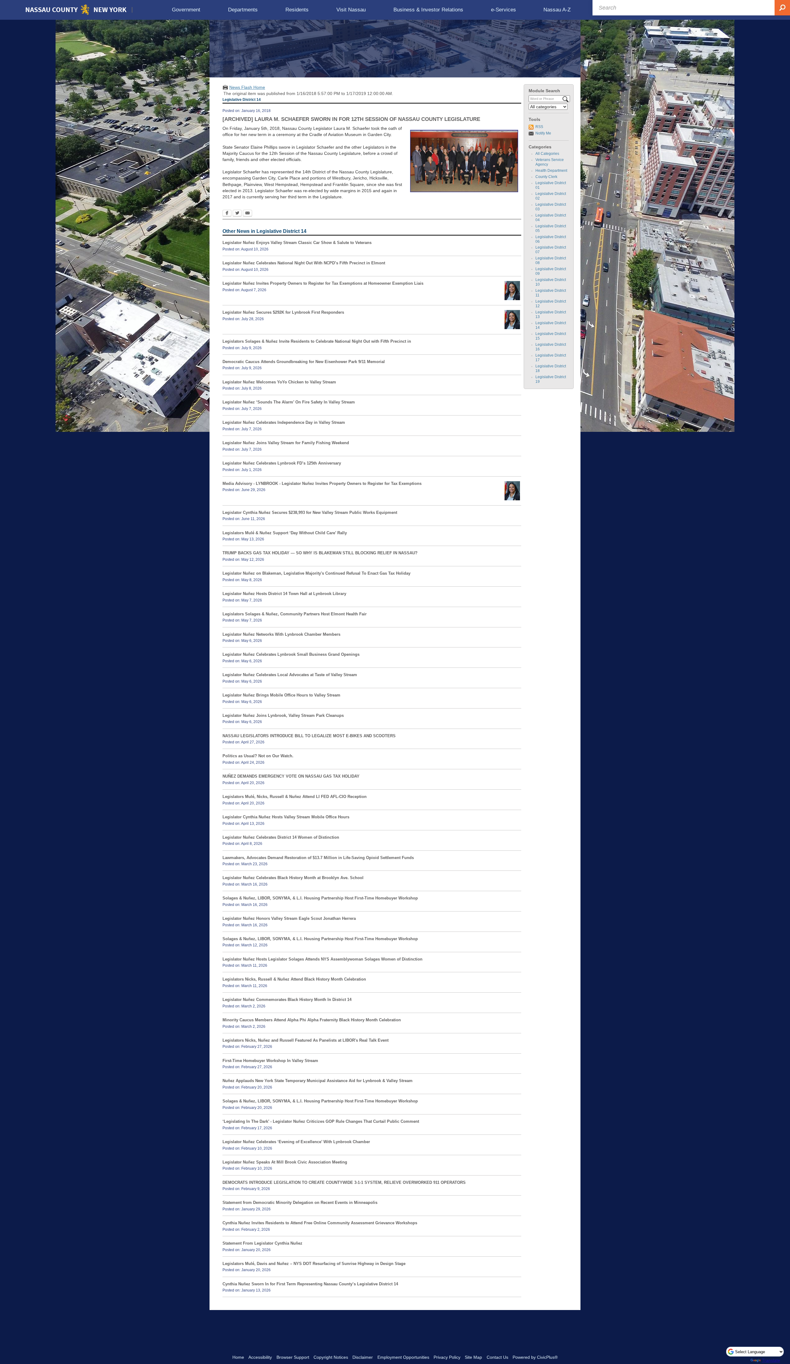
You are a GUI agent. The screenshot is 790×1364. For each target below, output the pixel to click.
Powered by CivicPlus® (535, 1357)
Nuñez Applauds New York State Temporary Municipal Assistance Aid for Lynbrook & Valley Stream (317, 1080)
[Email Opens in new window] (247, 214)
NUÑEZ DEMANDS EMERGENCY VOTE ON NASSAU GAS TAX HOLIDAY (291, 776)
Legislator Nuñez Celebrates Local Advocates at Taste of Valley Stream (289, 674)
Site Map (473, 1357)
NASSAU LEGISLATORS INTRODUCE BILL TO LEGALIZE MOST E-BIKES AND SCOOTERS (309, 736)
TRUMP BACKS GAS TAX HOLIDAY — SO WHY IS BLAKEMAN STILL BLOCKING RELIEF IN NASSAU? (320, 553)
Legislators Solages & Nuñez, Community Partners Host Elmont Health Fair (294, 614)
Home (238, 1357)
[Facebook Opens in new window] (226, 214)
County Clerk (546, 177)
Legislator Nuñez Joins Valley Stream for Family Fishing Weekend (285, 442)
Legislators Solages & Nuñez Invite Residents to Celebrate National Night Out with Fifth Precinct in (316, 341)
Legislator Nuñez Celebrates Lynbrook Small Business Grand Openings (291, 654)
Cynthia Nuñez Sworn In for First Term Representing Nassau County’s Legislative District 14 (310, 1284)
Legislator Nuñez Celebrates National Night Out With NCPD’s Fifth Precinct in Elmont (303, 263)
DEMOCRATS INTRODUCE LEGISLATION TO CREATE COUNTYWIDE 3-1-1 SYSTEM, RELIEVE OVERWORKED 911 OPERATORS (344, 1182)
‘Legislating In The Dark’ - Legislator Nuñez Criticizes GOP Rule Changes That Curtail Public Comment (320, 1121)
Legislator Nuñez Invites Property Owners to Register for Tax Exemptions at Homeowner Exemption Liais (322, 283)
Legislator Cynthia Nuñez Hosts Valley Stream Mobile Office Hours (285, 817)
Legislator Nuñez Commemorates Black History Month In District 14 (286, 999)
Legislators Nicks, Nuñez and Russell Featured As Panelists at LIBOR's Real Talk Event (305, 1040)
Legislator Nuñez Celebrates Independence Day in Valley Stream (283, 422)
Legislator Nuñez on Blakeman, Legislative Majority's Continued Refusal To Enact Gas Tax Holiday (316, 573)
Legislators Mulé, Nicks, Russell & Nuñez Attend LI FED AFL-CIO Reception (294, 796)
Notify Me (543, 133)
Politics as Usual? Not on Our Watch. (257, 756)
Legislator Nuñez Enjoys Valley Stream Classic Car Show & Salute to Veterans (297, 242)
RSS (539, 127)
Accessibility (260, 1357)
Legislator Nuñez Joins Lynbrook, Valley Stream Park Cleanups (283, 715)
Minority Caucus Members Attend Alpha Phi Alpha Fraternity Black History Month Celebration (311, 1020)
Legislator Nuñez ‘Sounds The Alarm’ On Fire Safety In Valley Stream (288, 402)
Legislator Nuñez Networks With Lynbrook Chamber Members (281, 634)
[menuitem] (186, 9)
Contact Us (497, 1357)
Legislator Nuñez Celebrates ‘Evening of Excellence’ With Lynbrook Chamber (296, 1141)
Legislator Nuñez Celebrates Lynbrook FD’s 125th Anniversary (281, 463)
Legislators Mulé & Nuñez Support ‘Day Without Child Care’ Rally (284, 533)
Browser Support (292, 1357)
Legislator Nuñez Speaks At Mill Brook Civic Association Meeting (284, 1162)
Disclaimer (362, 1357)
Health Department (551, 170)
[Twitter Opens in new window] (237, 214)
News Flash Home (247, 87)
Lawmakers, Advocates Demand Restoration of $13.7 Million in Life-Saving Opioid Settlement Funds (318, 857)
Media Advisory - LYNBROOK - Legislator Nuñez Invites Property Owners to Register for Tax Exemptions (322, 483)
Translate (771, 1360)
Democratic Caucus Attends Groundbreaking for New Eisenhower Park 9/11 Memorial (303, 361)
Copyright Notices (331, 1357)
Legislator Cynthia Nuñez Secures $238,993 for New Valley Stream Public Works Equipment (309, 512)
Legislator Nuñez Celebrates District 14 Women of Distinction (280, 837)
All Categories (547, 153)
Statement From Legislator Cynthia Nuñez (262, 1243)
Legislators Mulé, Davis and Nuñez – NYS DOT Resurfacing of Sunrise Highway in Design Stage (313, 1263)
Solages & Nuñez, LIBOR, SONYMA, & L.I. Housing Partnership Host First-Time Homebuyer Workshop (320, 898)
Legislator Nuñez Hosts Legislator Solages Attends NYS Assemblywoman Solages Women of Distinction (322, 959)
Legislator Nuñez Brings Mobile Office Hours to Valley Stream (281, 695)
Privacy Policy (447, 1357)
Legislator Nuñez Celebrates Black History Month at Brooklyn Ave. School (293, 877)
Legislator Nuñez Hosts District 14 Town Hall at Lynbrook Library (284, 593)
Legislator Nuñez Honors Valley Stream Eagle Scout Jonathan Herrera (289, 918)
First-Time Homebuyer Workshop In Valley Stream (270, 1060)
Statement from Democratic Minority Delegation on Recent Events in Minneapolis (299, 1202)
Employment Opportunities (403, 1357)
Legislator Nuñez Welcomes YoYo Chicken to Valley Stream (279, 382)
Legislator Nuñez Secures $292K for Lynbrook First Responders (283, 312)
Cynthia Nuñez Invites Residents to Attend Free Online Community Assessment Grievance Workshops (319, 1223)
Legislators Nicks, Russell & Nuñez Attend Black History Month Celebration (294, 979)
